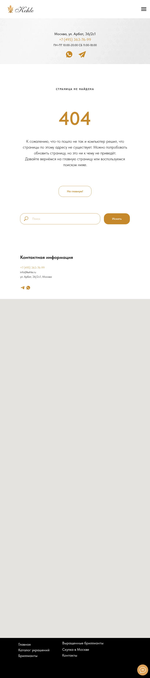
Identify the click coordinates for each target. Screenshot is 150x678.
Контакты (69, 655)
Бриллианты (28, 655)
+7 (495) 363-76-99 (75, 39)
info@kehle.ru (28, 272)
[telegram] (22, 287)
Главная (24, 644)
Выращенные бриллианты (83, 643)
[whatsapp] (28, 287)
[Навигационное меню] (143, 9)
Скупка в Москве (75, 649)
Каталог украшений (34, 650)
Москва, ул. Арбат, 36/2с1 (75, 34)
